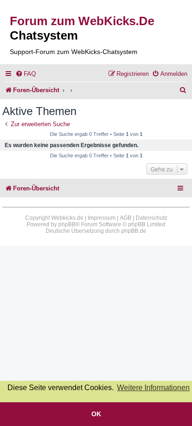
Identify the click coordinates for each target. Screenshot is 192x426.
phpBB (66, 224)
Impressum (102, 218)
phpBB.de (133, 231)
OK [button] (96, 414)
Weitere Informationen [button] (153, 388)
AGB (125, 218)
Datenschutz (151, 218)
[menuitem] (25, 74)
